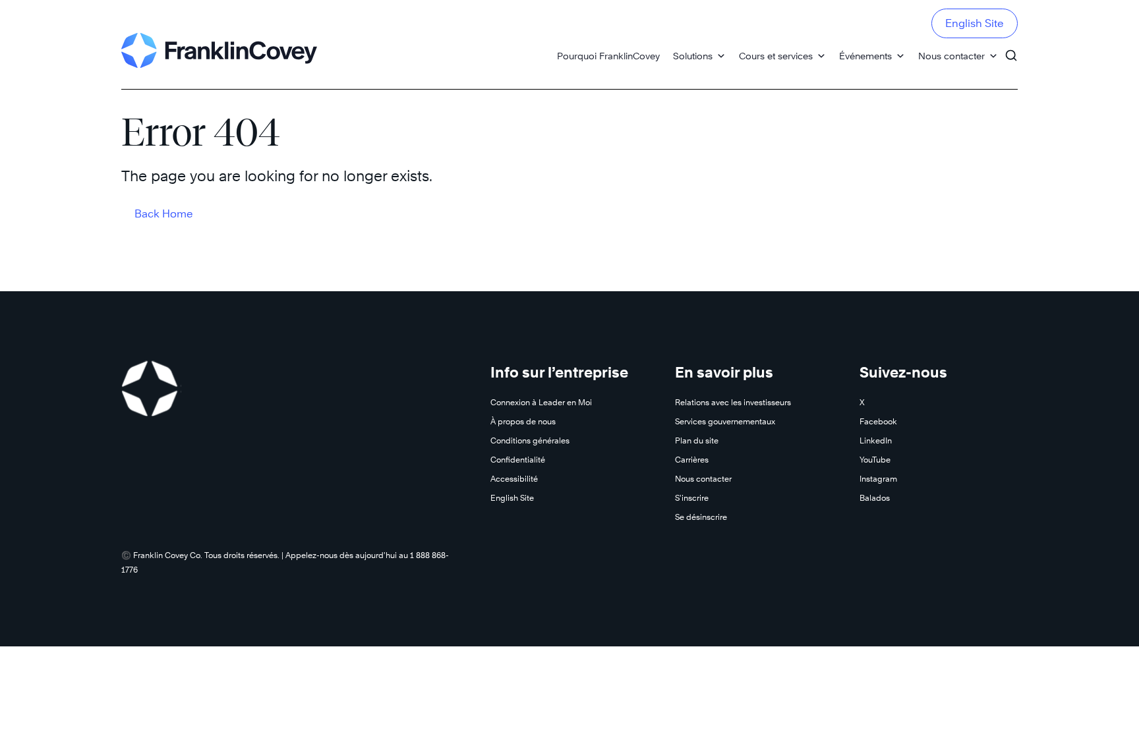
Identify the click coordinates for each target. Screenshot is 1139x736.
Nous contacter (951, 55)
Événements (865, 55)
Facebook (878, 421)
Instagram (878, 479)
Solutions (693, 55)
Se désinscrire (701, 517)
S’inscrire (692, 498)
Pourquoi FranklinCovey (608, 55)
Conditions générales (530, 440)
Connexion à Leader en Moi (541, 402)
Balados (875, 498)
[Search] (1011, 49)
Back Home (163, 214)
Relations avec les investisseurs (733, 402)
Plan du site (696, 440)
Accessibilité (514, 479)
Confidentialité (517, 460)
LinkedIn (876, 440)
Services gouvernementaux (725, 421)
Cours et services (776, 55)
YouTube (875, 460)
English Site (974, 23)
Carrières (692, 460)
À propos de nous (523, 421)
